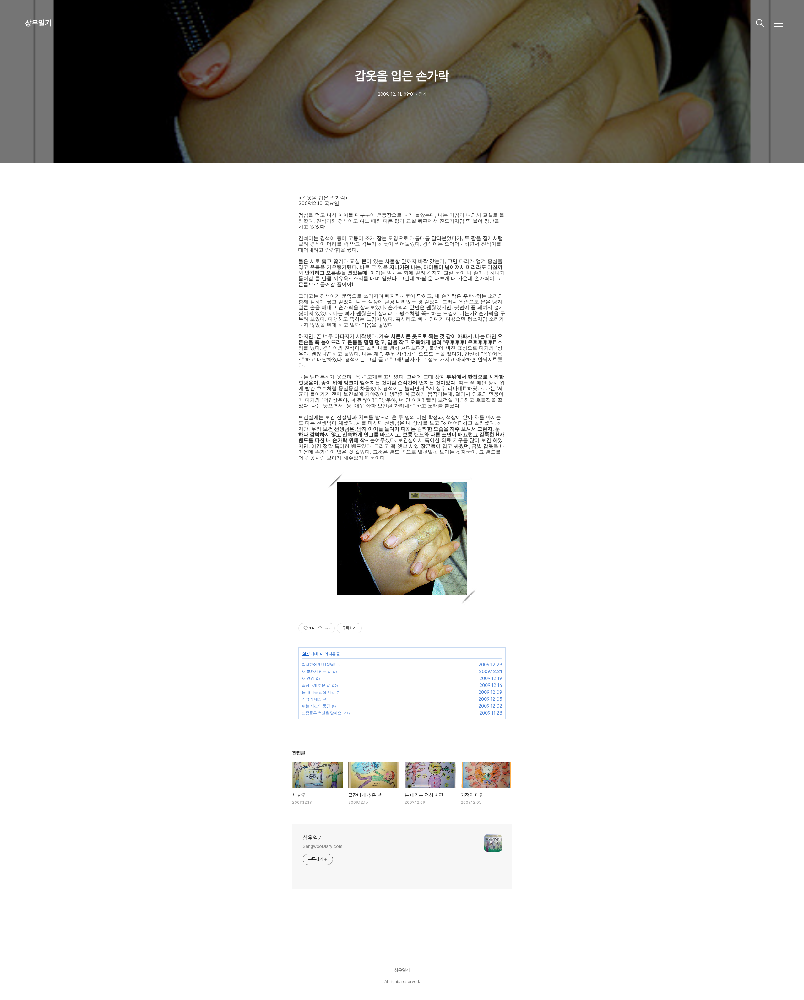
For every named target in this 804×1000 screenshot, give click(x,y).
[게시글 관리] (328, 628)
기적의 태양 (312, 699)
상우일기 (38, 23)
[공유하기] (320, 628)
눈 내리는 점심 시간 (318, 692)
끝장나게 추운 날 (316, 685)
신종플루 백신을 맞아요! (322, 712)
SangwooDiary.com (322, 846)
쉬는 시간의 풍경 (316, 706)
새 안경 (308, 678)
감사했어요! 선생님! (318, 664)
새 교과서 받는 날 (316, 671)
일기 (305, 653)
